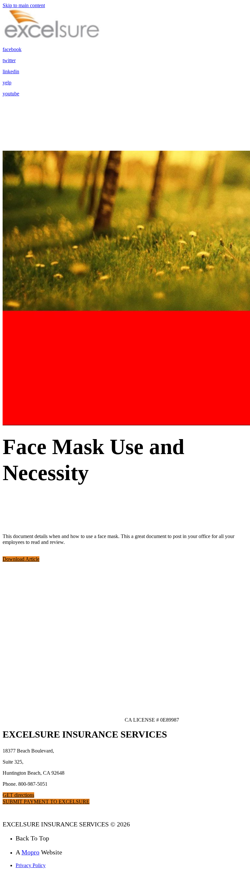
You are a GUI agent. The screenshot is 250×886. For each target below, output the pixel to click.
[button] (21, 559)
